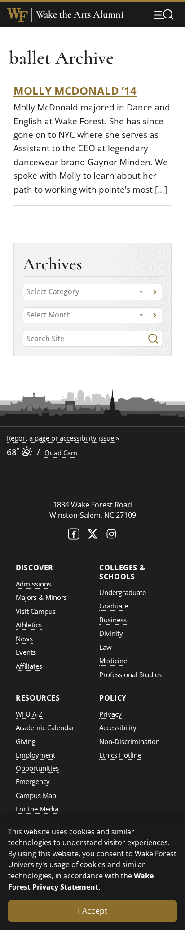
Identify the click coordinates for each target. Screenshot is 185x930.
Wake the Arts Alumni (79, 14)
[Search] (153, 338)
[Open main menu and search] (164, 14)
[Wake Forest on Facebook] (73, 536)
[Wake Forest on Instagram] (111, 536)
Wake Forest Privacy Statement (81, 881)
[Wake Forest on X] (92, 536)
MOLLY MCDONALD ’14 (75, 90)
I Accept (92, 910)
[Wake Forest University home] (17, 15)
